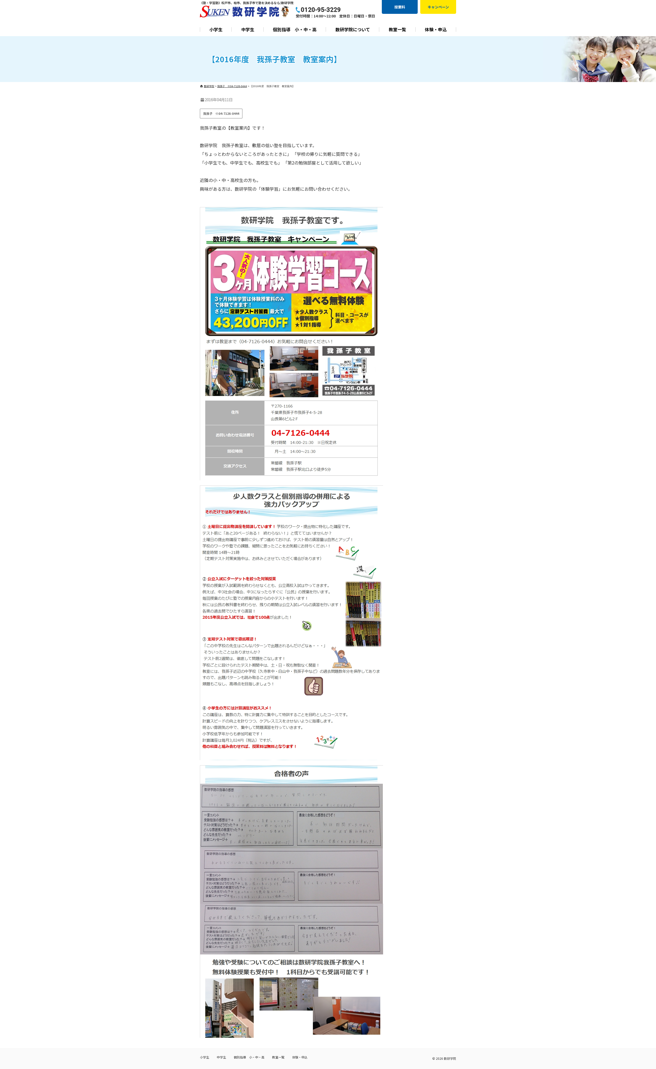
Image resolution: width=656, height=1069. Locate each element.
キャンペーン (438, 6)
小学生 (215, 29)
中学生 (247, 29)
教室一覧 (397, 29)
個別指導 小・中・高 (294, 29)
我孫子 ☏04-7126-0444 (221, 113)
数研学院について (352, 29)
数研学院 (450, 1058)
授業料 (399, 6)
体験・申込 (436, 29)
